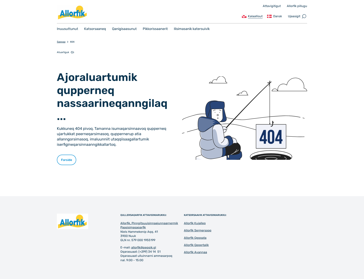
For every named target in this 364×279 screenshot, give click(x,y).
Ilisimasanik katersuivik (192, 29)
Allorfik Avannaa (195, 252)
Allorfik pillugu (297, 6)
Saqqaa (61, 41)
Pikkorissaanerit (155, 29)
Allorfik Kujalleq (195, 223)
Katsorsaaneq (95, 29)
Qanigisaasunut (124, 29)
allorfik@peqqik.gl (143, 247)
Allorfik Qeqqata (195, 238)
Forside (66, 160)
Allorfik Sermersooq (197, 230)
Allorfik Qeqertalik (196, 245)
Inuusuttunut (67, 29)
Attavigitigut (272, 6)
